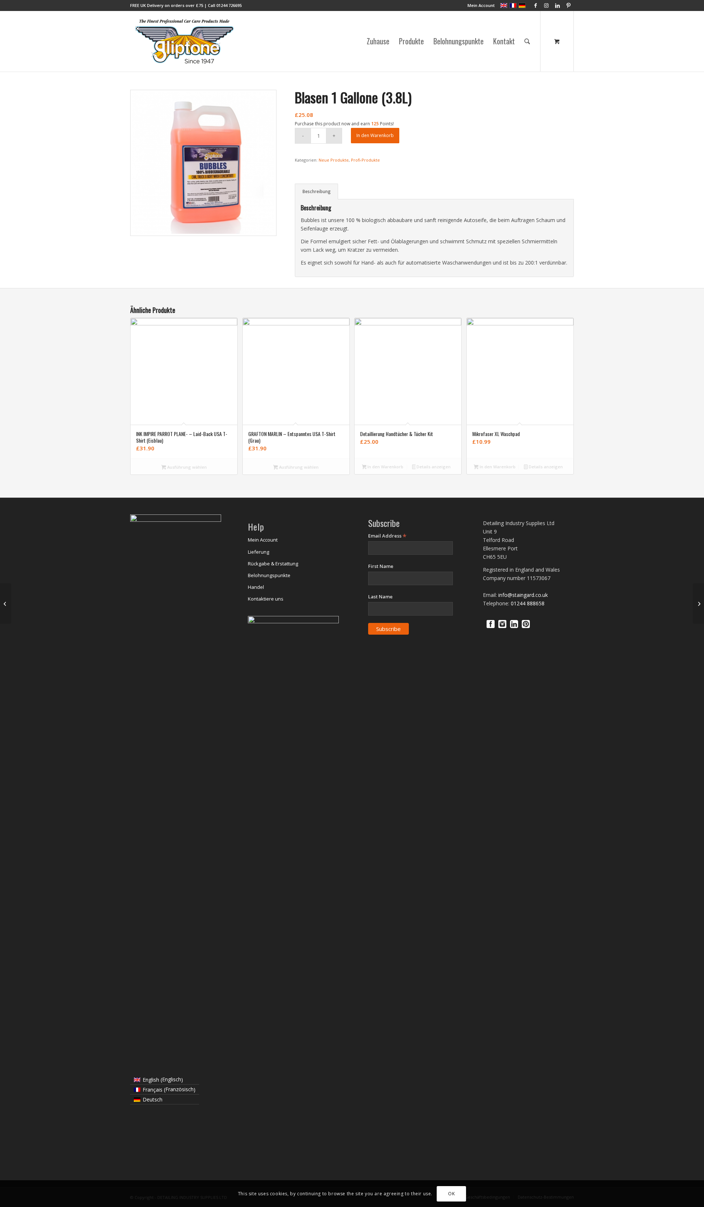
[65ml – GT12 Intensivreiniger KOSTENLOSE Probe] (698, 603)
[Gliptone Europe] (185, 41)
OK (451, 1193)
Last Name (380, 596)
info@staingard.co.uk (523, 594)
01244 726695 (229, 5)
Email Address (387, 536)
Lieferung (258, 552)
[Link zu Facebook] (535, 5)
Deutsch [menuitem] (152, 1099)
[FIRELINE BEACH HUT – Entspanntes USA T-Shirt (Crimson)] (5, 603)
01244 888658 (527, 603)
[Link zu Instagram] (546, 5)
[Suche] (527, 41)
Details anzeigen (433, 466)
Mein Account (481, 5)
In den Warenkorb (375, 135)
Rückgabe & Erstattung (273, 563)
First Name (380, 566)
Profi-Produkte (365, 160)
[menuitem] (479, 5)
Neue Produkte (334, 160)
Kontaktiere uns (265, 598)
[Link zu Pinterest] (568, 5)
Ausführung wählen (186, 467)
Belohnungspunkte (269, 575)
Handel (256, 587)
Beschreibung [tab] (316, 191)
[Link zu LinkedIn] (557, 5)
